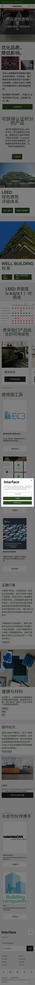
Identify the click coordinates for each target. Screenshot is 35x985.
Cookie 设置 (17, 493)
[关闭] (31, 480)
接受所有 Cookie (17, 502)
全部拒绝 (17, 498)
